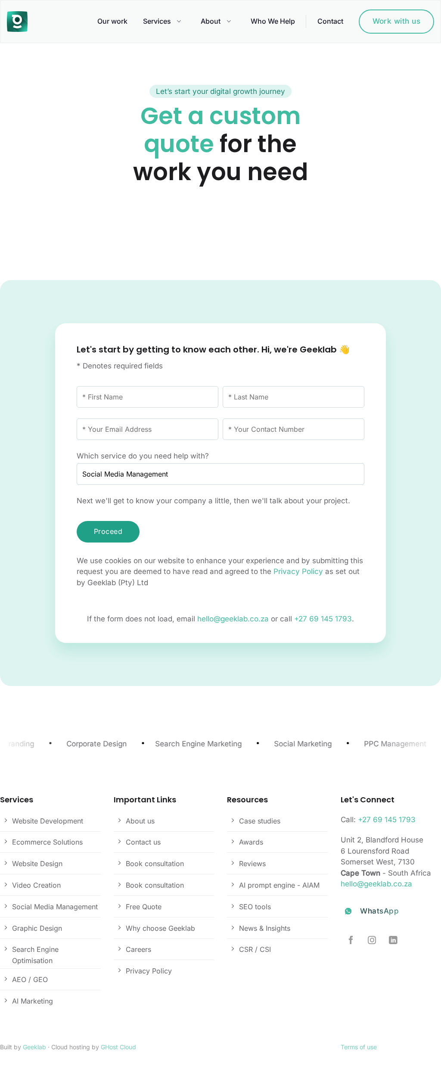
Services (157, 21)
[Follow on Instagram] (371, 940)
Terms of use (359, 1047)
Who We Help (273, 21)
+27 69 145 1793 (323, 618)
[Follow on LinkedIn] (393, 940)
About (210, 21)
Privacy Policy (298, 571)
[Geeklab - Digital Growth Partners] (19, 21)
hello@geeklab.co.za (233, 618)
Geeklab (34, 1047)
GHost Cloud (118, 1047)
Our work (112, 21)
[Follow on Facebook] (350, 940)
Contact (330, 21)
